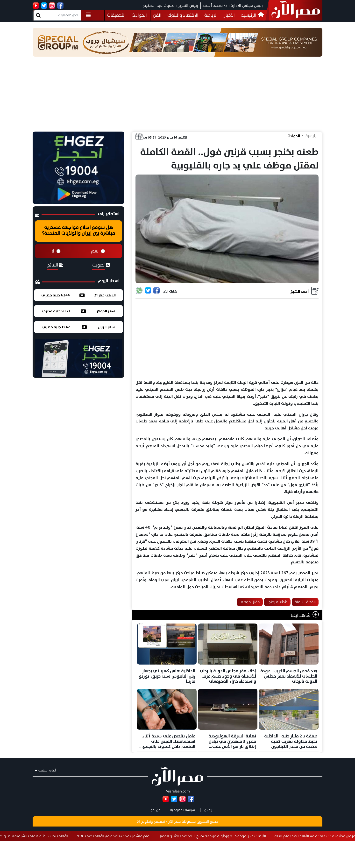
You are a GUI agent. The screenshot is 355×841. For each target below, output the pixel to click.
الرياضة (211, 15)
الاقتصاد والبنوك (182, 15)
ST (139, 821)
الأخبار (229, 15)
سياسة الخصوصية (182, 810)
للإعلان (208, 810)
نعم (95, 251)
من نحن (155, 810)
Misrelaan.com (177, 791)
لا (53, 251)
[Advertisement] (177, 95)
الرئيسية (312, 135)
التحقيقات (116, 15)
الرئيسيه (249, 15)
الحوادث (139, 15)
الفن (157, 15)
